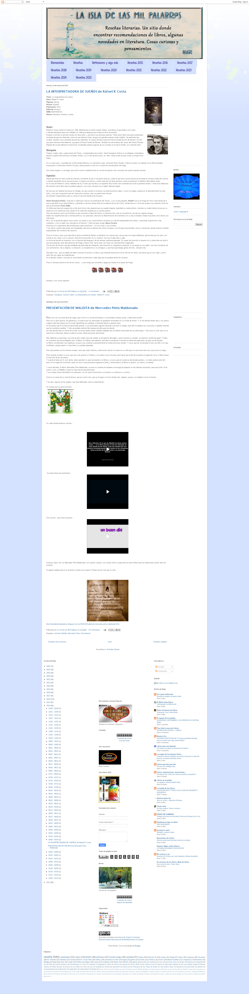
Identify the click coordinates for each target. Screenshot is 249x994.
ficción (67, 967)
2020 (48, 686)
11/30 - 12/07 (54, 722)
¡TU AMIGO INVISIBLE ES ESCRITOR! (170, 848)
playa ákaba (85, 971)
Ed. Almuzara (135, 967)
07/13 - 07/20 (54, 781)
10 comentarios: (95, 630)
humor (161, 960)
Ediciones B (151, 957)
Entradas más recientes (57, 642)
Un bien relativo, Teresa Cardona (168, 808)
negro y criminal (165, 974)
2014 (48, 706)
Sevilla (143, 962)
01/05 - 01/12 (54, 878)
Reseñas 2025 (84, 77)
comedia (133, 974)
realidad (99, 967)
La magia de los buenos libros (169, 754)
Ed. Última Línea (148, 964)
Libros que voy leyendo (166, 746)
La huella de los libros (166, 788)
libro (50, 964)
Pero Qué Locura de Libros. (168, 728)
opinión (200, 967)
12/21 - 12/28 (54, 712)
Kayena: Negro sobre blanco (168, 846)
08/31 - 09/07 (54, 758)
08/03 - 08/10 (54, 771)
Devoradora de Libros (165, 838)
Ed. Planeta (51, 960)
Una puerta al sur (200, 969)
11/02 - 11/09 (54, 735)
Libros (180, 957)
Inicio (110, 642)
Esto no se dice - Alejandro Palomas (169, 800)
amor (77, 957)
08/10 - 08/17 (54, 768)
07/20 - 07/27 (54, 777)
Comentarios (162, 671)
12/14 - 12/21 (54, 715)
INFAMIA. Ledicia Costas (165, 832)
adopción (48, 971)
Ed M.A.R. (171, 971)
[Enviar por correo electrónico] (108, 291)
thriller (89, 957)
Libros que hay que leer (166, 764)
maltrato (152, 962)
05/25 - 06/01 (54, 804)
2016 (48, 699)
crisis (84, 964)
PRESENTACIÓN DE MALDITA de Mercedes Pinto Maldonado (92, 308)
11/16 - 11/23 (54, 728)
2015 (48, 702)
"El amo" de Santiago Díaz (166, 766)
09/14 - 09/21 (54, 751)
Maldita (64, 633)
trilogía (94, 969)
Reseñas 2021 (133, 70)
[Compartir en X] (113, 291)
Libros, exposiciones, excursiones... (171, 772)
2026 (48, 666)
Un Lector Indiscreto (165, 694)
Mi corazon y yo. (163, 854)
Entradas (160, 667)
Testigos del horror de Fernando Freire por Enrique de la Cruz (178, 816)
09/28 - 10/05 (54, 745)
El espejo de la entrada (166, 718)
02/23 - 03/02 (54, 855)
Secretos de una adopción (78, 974)
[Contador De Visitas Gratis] (124, 736)
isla (45, 964)
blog (54, 962)
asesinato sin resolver (94, 974)
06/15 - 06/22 (54, 794)
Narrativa (63, 960)
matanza (155, 974)
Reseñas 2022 (159, 70)
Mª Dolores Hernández (60, 974)
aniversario (191, 967)
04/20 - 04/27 (54, 820)
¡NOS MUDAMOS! (163, 824)
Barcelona (198, 960)
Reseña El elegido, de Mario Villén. (169, 696)
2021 (48, 683)
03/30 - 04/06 (54, 830)
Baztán (101, 969)
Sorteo (182, 962)
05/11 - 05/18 (54, 810)
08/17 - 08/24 (54, 764)
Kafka (72, 295)
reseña (48, 956)
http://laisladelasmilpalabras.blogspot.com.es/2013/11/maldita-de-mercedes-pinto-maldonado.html (82, 624)
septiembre (73, 969)
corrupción (187, 960)
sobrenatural (84, 969)
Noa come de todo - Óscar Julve (168, 864)
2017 (48, 696)
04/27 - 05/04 (54, 817)
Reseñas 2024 (59, 77)
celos (85, 967)
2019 (48, 689)
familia (140, 957)
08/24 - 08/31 (54, 761)
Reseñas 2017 (184, 63)
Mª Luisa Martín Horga (189, 964)
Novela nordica (167, 969)
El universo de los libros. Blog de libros (173, 862)
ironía (96, 962)
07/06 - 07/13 (54, 784)
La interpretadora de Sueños (85, 295)
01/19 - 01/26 (54, 872)
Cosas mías (161, 806)
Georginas (58, 295)
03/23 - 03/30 (54, 833)
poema (134, 962)
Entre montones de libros (167, 710)
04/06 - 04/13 (54, 827)
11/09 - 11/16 (54, 731)
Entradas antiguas (160, 642)
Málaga (46, 962)
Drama (125, 967)
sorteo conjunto (135, 971)
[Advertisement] (188, 124)
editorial (141, 974)
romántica (106, 962)
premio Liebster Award (98, 971)
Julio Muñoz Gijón (166, 967)
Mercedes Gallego (171, 964)
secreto (107, 967)
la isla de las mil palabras (61, 971)
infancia (190, 962)
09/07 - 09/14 (54, 754)
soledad (92, 964)
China (107, 969)
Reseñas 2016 (160, 63)
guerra (132, 960)
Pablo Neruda (57, 967)
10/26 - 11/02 (54, 738)
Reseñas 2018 (59, 70)
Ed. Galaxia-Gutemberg (196, 971)
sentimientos (61, 969)
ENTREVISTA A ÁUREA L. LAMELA (169, 730)
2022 (48, 679)
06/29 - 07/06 (54, 787)
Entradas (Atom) (113, 649)
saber (118, 971)
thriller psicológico (83, 962)
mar (160, 962)
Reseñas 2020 (109, 70)
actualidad (199, 962)
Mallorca (147, 969)
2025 (48, 670)
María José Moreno (121, 962)
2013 (48, 882)
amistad (57, 633)
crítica (109, 964)
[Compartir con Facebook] (116, 291)
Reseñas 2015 (135, 63)
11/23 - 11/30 (54, 725)
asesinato (64, 957)
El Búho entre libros (165, 702)
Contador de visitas (124, 738)
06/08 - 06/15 (54, 797)
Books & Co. (162, 736)
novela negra (115, 957)
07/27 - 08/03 (54, 774)
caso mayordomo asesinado (120, 974)
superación (126, 964)
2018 (48, 692)
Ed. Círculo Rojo (85, 960)
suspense (190, 957)
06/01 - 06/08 (54, 800)
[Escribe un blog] (111, 291)
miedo (70, 962)
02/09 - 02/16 (54, 862)
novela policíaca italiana (191, 974)
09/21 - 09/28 (54, 748)
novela (73, 960)
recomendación (49, 969)
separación (125, 971)
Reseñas (78, 63)
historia (66, 295)
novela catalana (177, 974)
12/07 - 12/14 (54, 718)
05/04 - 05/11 (54, 813)
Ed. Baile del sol (182, 971)
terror (62, 962)
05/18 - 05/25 (54, 807)
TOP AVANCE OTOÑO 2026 (166, 704)
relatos (98, 960)
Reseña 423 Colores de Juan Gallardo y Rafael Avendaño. (177, 856)
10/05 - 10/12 (54, 741)
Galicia (159, 964)
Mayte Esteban (173, 960)
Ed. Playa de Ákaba (150, 967)
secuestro (201, 957)
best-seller (107, 974)
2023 (48, 676)
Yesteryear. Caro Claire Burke (167, 712)
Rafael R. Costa (103, 295)
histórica (151, 960)
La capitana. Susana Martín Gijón (168, 782)
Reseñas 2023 (184, 70)
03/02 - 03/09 (54, 852)
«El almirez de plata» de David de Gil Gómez (172, 748)
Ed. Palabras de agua (118, 969)
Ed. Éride (136, 964)
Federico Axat (131, 969)
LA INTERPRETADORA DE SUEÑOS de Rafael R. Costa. (86, 91)
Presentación (86, 633)
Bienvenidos (57, 63)
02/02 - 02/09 (54, 865)
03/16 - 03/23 (54, 836)
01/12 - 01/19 (54, 875)
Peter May (177, 969)
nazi (91, 967)
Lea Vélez (76, 967)
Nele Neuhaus (156, 969)
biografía (101, 964)
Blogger (137, 946)
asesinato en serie (111, 960)
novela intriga (75, 971)
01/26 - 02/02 (54, 868)
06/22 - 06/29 (54, 790)
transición (116, 967)
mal (56, 964)
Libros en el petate (164, 780)
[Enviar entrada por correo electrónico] (104, 291)
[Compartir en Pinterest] (118, 291)
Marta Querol (47, 974)
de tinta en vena (163, 830)
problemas (111, 971)
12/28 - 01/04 (54, 708)
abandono (180, 967)
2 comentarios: (94, 291)
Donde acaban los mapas (158, 971)
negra (124, 960)
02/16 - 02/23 (54, 859)
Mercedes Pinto (74, 633)
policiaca (100, 957)
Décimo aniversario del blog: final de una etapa (173, 840)
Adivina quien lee (164, 798)
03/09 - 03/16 (54, 840)
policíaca (64, 964)
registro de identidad (124, 902)
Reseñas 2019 (83, 70)
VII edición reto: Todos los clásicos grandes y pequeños (176, 774)
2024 (48, 673)
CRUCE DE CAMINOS (165, 814)
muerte (163, 957)
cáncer (116, 964)
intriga (172, 957)
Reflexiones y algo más (105, 63)
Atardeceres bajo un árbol (167, 822)
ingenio (148, 974)
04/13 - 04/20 (54, 823)
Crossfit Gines (124, 741)
